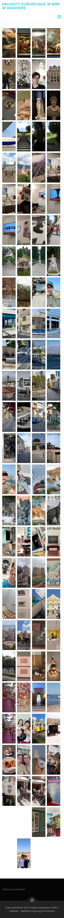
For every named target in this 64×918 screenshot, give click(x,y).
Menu (59, 16)
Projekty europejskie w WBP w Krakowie (31, 6)
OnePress (25, 911)
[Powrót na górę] (32, 900)
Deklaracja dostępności (13, 889)
